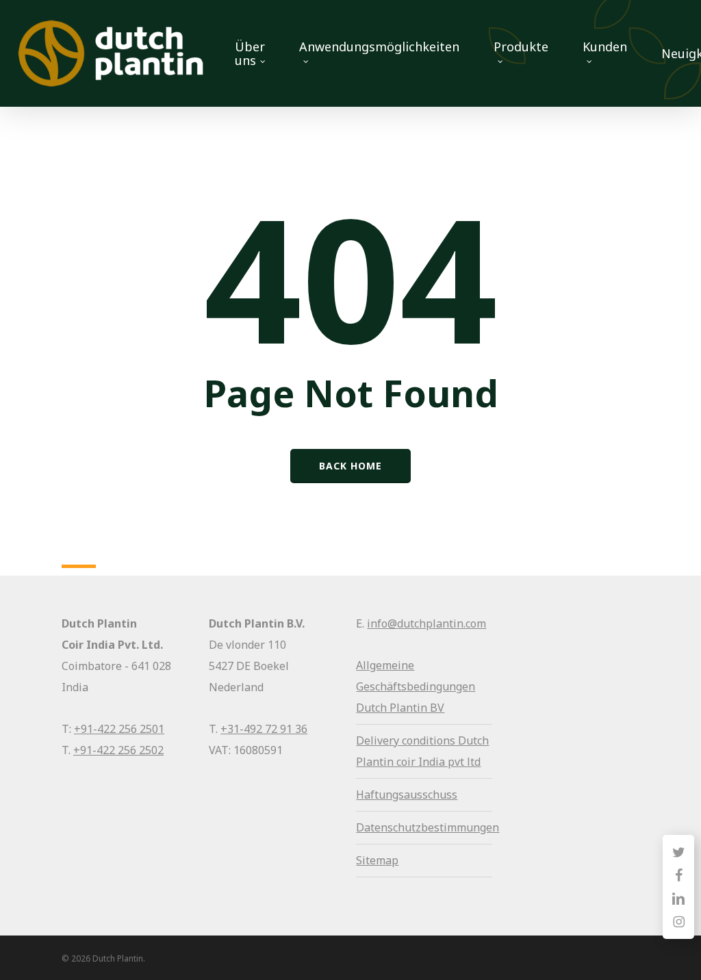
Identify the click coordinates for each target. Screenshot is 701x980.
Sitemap (377, 860)
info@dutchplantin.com (426, 623)
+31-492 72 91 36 (263, 728)
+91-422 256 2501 (119, 728)
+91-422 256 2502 (118, 750)
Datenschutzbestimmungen (427, 827)
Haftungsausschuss (406, 794)
